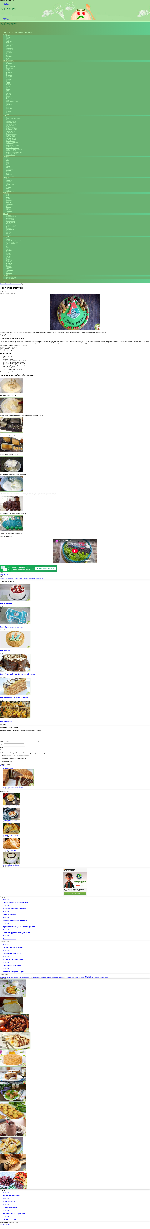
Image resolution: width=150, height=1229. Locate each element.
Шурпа (8, 58)
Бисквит (8, 253)
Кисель (8, 166)
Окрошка (8, 45)
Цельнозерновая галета (10, 820)
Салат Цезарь (10, 146)
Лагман (8, 42)
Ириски (8, 198)
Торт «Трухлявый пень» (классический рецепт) (17, 674)
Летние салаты (10, 131)
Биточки (8, 70)
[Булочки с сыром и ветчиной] (11, 1153)
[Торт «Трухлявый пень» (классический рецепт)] (15, 671)
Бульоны (8, 38)
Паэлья (8, 107)
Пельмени (9, 108)
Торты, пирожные (11, 243)
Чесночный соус (11, 225)
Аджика (8, 187)
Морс (7, 163)
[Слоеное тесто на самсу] (11, 849)
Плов (7, 110)
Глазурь (8, 271)
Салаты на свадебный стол (14, 152)
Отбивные (9, 104)
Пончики (8, 268)
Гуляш (8, 80)
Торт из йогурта (6, 603)
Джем (8, 188)
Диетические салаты (12, 129)
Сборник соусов (11, 215)
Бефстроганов (10, 66)
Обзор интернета (11, 277)
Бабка (8, 65)
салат (88, 976)
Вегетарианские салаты (13, 118)
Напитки (6, 156)
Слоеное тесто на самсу (10, 850)
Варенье (8, 179)
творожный (97, 977)
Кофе (7, 160)
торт (7, 574)
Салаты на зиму (11, 150)
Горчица (8, 228)
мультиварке (48, 977)
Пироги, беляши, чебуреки (13, 240)
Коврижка (9, 273)
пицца (73, 977)
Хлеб (7, 246)
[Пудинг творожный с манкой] (11, 1013)
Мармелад (9, 202)
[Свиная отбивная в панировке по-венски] (13, 996)
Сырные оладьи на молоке (11, 805)
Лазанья (8, 94)
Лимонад (8, 170)
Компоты (8, 167)
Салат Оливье (10, 141)
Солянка (8, 51)
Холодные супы (10, 56)
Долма (8, 82)
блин (1, 977)
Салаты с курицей (11, 128)
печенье (59, 977)
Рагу (7, 114)
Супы (5, 34)
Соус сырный (10, 219)
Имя (1, 744)
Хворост (8, 249)
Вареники (9, 76)
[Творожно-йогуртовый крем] (11, 863)
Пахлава (8, 254)
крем (35, 977)
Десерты (6, 193)
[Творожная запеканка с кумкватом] (15, 1048)
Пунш (8, 157)
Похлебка (9, 47)
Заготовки (6, 177)
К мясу (8, 230)
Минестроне (9, 44)
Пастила (8, 207)
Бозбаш (8, 35)
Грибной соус (10, 229)
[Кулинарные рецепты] (9, 15)
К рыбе (8, 233)
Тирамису (9, 211)
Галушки (8, 77)
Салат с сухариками (12, 142)
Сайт (1, 750)
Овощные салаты (11, 134)
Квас (7, 162)
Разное (5, 275)
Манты (8, 100)
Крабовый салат (11, 124)
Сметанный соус (11, 216)
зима (20, 977)
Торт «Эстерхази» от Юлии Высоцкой (14, 697)
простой (80, 977)
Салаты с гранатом (11, 153)
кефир (27, 977)
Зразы (8, 87)
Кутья (7, 201)
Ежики (8, 83)
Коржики (8, 239)
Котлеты (8, 93)
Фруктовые (9, 169)
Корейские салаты (11, 122)
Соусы (5, 214)
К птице (8, 232)
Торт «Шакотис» (6, 721)
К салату (8, 235)
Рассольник (9, 48)
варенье (4, 977)
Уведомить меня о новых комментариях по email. (16, 755)
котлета (31, 977)
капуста (24, 977)
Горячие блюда (8, 61)
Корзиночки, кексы (11, 245)
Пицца (8, 259)
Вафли (8, 237)
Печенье (8, 247)
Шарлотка (9, 264)
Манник (8, 266)
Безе (7, 194)
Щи (7, 59)
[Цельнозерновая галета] (11, 819)
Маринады (9, 223)
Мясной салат (10, 125)
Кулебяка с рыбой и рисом (10, 835)
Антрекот (9, 63)
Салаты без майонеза (12, 148)
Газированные (10, 171)
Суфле (8, 274)
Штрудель (9, 263)
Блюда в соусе (10, 226)
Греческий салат (11, 120)
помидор (76, 977)
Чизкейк (8, 261)
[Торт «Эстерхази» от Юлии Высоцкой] (15, 694)
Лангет (8, 96)
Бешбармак (9, 68)
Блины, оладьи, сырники (13, 242)
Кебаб (8, 91)
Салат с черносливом (12, 145)
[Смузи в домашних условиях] (13, 1136)
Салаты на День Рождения (14, 149)
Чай (7, 159)
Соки (7, 173)
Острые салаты (10, 135)
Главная (2, 284)
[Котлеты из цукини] (13, 1118)
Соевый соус (10, 218)
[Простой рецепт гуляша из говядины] (14, 1031)
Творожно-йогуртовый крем (11, 865)
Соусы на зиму (10, 221)
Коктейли (9, 174)
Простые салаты (11, 138)
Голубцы (8, 79)
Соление (8, 186)
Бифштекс (9, 72)
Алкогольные (10, 176)
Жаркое (8, 84)
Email (2, 747)
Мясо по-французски (12, 101)
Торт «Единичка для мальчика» (11, 627)
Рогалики (9, 250)
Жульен (8, 86)
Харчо (8, 55)
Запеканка (9, 267)
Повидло (8, 181)
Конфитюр (9, 180)
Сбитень (8, 164)
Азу (7, 62)
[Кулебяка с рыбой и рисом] (11, 834)
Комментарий (4, 741)
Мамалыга (9, 98)
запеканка (16, 977)
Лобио (8, 97)
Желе (7, 195)
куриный (38, 977)
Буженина (9, 75)
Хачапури (9, 260)
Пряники (8, 257)
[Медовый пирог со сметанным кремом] (13, 1066)
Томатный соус (10, 222)
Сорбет (8, 209)
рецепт (83, 977)
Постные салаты (11, 136)
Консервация (10, 191)
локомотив (3, 574)
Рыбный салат (10, 127)
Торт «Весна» (5, 650)
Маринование (10, 184)
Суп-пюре (9, 52)
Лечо (7, 183)
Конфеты (8, 200)
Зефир (8, 197)
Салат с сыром (10, 143)
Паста (8, 105)
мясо (53, 977)
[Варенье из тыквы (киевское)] (13, 1188)
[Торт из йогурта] (15, 600)
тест (100, 977)
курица (43, 977)
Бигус (8, 69)
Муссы (8, 205)
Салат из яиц (10, 132)
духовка (11, 977)
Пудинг (8, 208)
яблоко (106, 977)
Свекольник (9, 49)
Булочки (8, 252)
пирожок (69, 977)
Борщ (8, 37)
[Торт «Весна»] (15, 647)
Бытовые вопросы (11, 278)
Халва (8, 212)
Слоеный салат (10, 155)
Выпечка (6, 236)
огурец (55, 977)
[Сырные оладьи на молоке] (11, 804)
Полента (8, 113)
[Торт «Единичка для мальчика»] (15, 624)
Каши (7, 90)
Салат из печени (11, 139)
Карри (8, 89)
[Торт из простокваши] (13, 1083)
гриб (8, 977)
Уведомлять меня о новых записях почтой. (14, 758)
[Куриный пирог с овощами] (13, 1171)
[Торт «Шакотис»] (15, 718)
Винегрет (9, 117)
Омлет (8, 103)
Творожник (9, 270)
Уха (7, 54)
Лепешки (8, 256)
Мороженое (9, 204)
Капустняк (9, 39)
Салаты (5, 115)
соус (92, 977)
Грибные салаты (11, 121)
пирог (64, 977)
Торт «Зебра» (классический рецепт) (13, 787)
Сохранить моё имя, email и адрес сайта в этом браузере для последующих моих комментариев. (30, 753)
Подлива (8, 111)
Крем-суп (9, 41)
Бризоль (8, 73)
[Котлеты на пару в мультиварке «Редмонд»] (13, 1101)
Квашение (9, 190)
